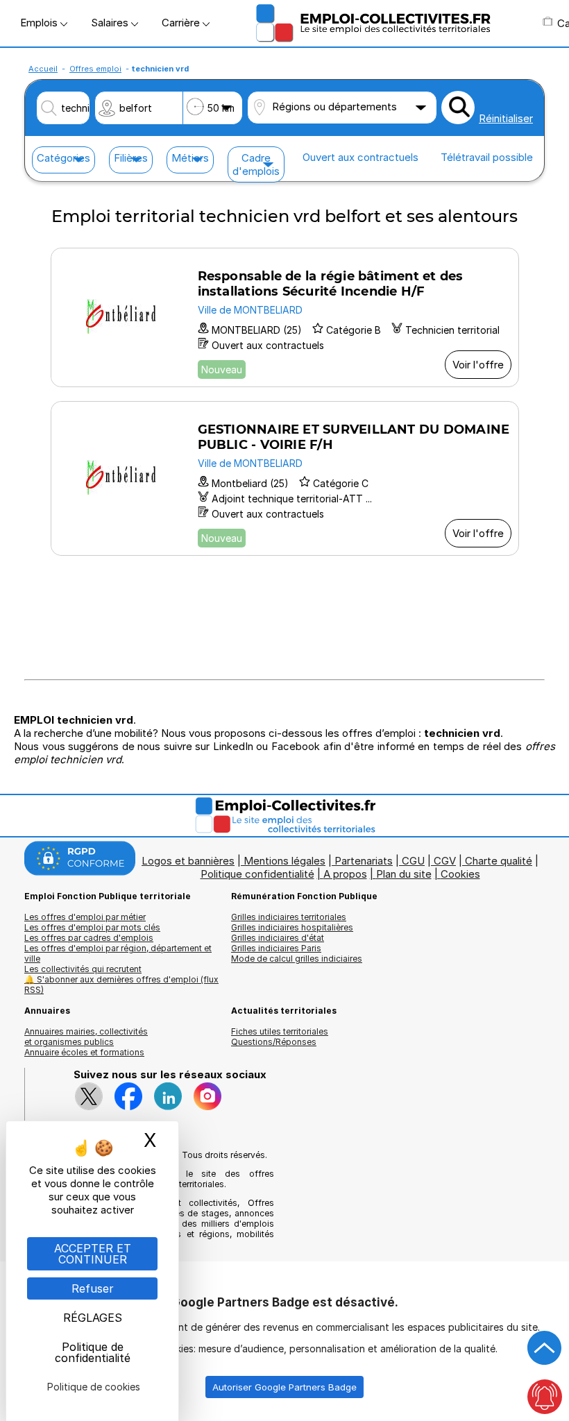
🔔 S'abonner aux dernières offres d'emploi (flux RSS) (121, 984)
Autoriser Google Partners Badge (284, 1387)
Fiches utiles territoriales (279, 1031)
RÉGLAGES (92, 1318)
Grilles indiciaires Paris (276, 948)
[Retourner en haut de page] (544, 1348)
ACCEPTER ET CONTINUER (92, 1253)
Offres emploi (95, 69)
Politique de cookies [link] (93, 1387)
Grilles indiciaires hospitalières (292, 927)
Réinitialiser (506, 118)
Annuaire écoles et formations (84, 1052)
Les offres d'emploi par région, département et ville (118, 953)
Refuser (92, 1288)
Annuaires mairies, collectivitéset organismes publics (86, 1036)
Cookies (460, 873)
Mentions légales (284, 860)
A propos (345, 873)
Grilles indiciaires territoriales (288, 917)
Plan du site (404, 873)
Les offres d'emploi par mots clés (92, 927)
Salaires (111, 22)
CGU (413, 860)
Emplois (40, 22)
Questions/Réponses (273, 1042)
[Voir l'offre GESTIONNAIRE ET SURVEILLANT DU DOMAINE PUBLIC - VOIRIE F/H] (284, 478)
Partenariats (363, 860)
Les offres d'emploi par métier (85, 917)
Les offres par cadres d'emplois (88, 938)
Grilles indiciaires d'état (277, 938)
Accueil (43, 69)
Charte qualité (498, 860)
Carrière (182, 22)
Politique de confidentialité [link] (92, 1352)
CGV (445, 860)
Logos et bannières (188, 860)
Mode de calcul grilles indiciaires (296, 958)
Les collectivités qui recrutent (83, 969)
